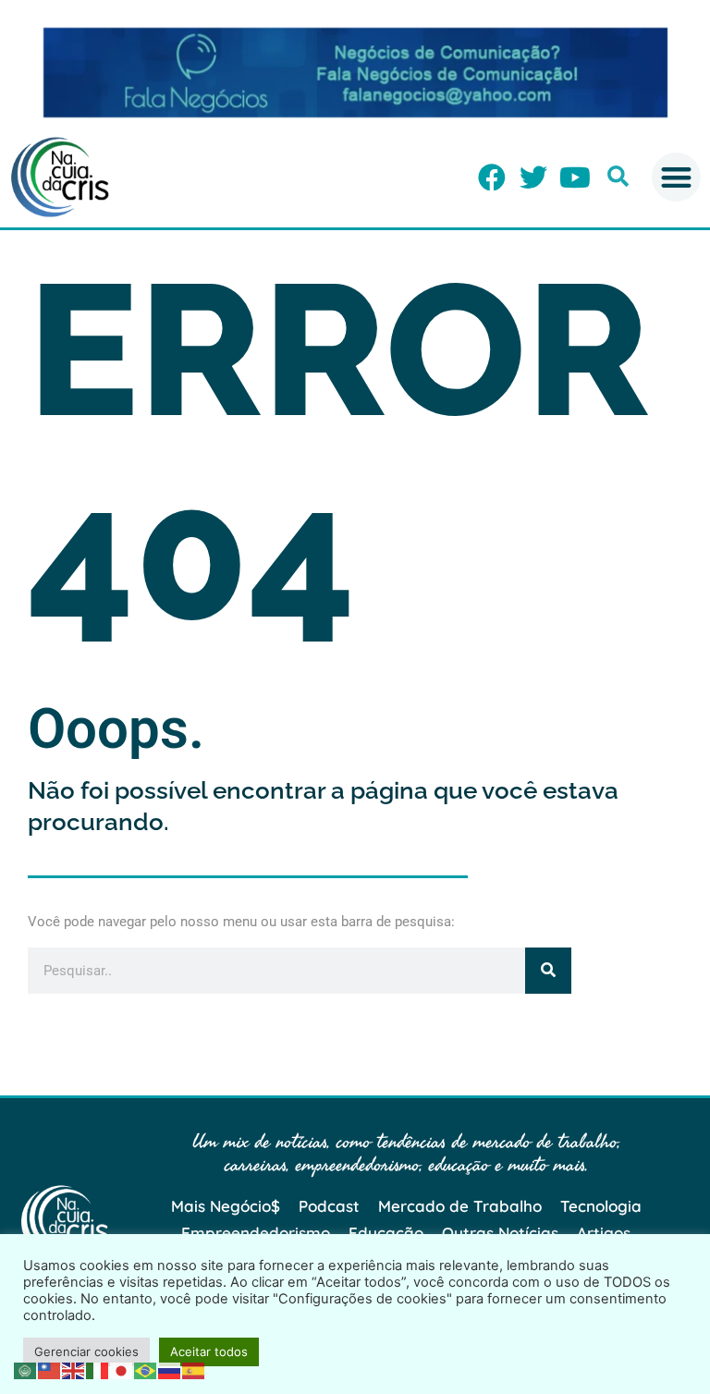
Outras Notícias (500, 1232)
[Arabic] (26, 1369)
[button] (618, 176)
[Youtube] (575, 177)
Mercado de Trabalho (460, 1206)
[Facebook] (492, 177)
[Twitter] (533, 177)
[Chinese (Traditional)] (50, 1369)
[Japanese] (122, 1369)
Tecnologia (601, 1206)
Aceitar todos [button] (209, 1351)
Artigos (603, 1232)
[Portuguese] (146, 1369)
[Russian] (170, 1369)
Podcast (329, 1206)
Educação (386, 1232)
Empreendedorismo (255, 1232)
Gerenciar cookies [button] (86, 1351)
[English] (74, 1369)
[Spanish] (194, 1369)
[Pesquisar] (548, 971)
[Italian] (98, 1369)
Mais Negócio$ (225, 1206)
